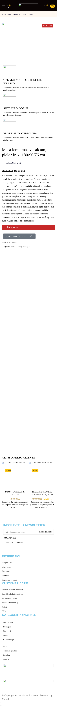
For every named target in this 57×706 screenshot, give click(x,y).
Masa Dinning (28, 14)
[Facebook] (5, 550)
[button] (19, 236)
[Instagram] (12, 550)
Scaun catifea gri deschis (15, 493)
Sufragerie (17, 14)
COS (52, 6)
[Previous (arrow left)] (0, 705)
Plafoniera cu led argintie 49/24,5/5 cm (42, 493)
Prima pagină (7, 14)
